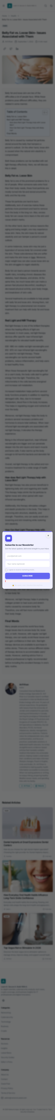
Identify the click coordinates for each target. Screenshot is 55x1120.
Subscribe (27, 576)
